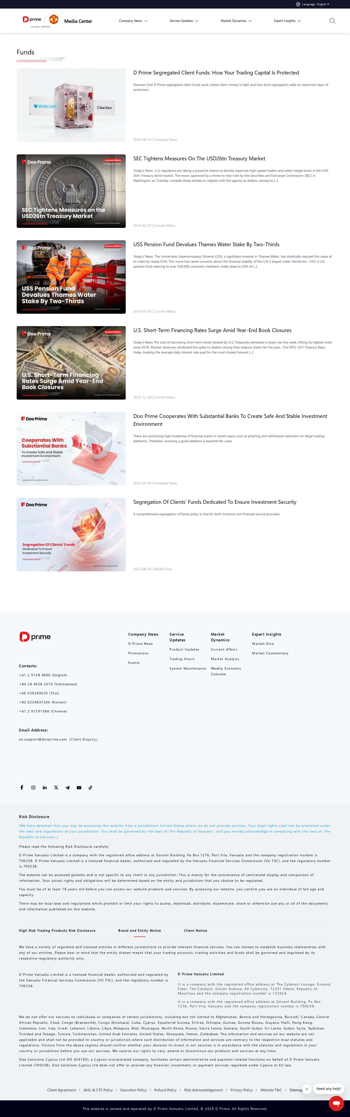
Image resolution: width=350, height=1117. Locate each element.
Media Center (78, 20)
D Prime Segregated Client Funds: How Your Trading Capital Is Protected (216, 72)
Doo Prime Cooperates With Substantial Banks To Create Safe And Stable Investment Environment (230, 419)
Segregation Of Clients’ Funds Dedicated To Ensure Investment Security (214, 501)
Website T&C (271, 1089)
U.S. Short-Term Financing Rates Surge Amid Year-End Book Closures (213, 329)
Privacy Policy (241, 1089)
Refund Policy (165, 1089)
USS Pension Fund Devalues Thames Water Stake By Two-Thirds (207, 244)
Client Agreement (61, 1089)
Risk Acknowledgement (203, 1089)
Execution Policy (133, 1089)
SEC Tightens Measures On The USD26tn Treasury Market (200, 158)
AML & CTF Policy (98, 1089)
